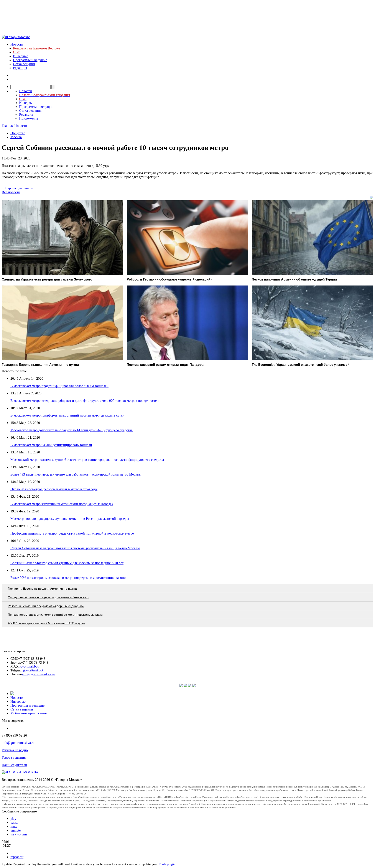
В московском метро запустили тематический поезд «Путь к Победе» (61, 504)
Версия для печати (19, 188)
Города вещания (14, 757)
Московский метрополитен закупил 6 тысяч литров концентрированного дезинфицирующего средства (87, 459)
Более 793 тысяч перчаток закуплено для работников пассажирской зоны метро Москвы (75, 474)
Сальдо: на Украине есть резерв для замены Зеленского (48, 597)
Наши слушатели (14, 765)
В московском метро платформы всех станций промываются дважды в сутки (67, 415)
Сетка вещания (24, 64)
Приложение (28, 118)
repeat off (16, 857)
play (13, 818)
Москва (16, 137)
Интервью (20, 56)
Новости (16, 44)
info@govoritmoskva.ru (38, 674)
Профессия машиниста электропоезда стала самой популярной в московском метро (72, 533)
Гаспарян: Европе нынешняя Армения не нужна (42, 588)
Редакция (20, 68)
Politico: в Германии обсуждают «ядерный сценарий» (46, 606)
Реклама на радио (15, 750)
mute (13, 826)
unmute (15, 830)
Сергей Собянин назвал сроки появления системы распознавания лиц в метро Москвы (75, 548)
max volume (18, 834)
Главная (7, 126)
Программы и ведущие (30, 60)
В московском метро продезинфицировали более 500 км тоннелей (59, 386)
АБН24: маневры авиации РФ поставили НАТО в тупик (46, 623)
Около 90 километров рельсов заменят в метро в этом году (53, 489)
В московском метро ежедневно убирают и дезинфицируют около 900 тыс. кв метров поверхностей (84, 400)
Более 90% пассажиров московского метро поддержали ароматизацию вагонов (68, 577)
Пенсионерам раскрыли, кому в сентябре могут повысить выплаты (55, 614)
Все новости (11, 192)
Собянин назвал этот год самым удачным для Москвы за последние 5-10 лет (66, 563)
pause (14, 822)
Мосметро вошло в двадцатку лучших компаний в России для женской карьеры (69, 518)
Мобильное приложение (28, 713)
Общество (17, 133)
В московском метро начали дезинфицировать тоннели (51, 445)
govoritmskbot (28, 666)
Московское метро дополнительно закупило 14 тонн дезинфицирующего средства (71, 430)
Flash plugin (167, 864)
